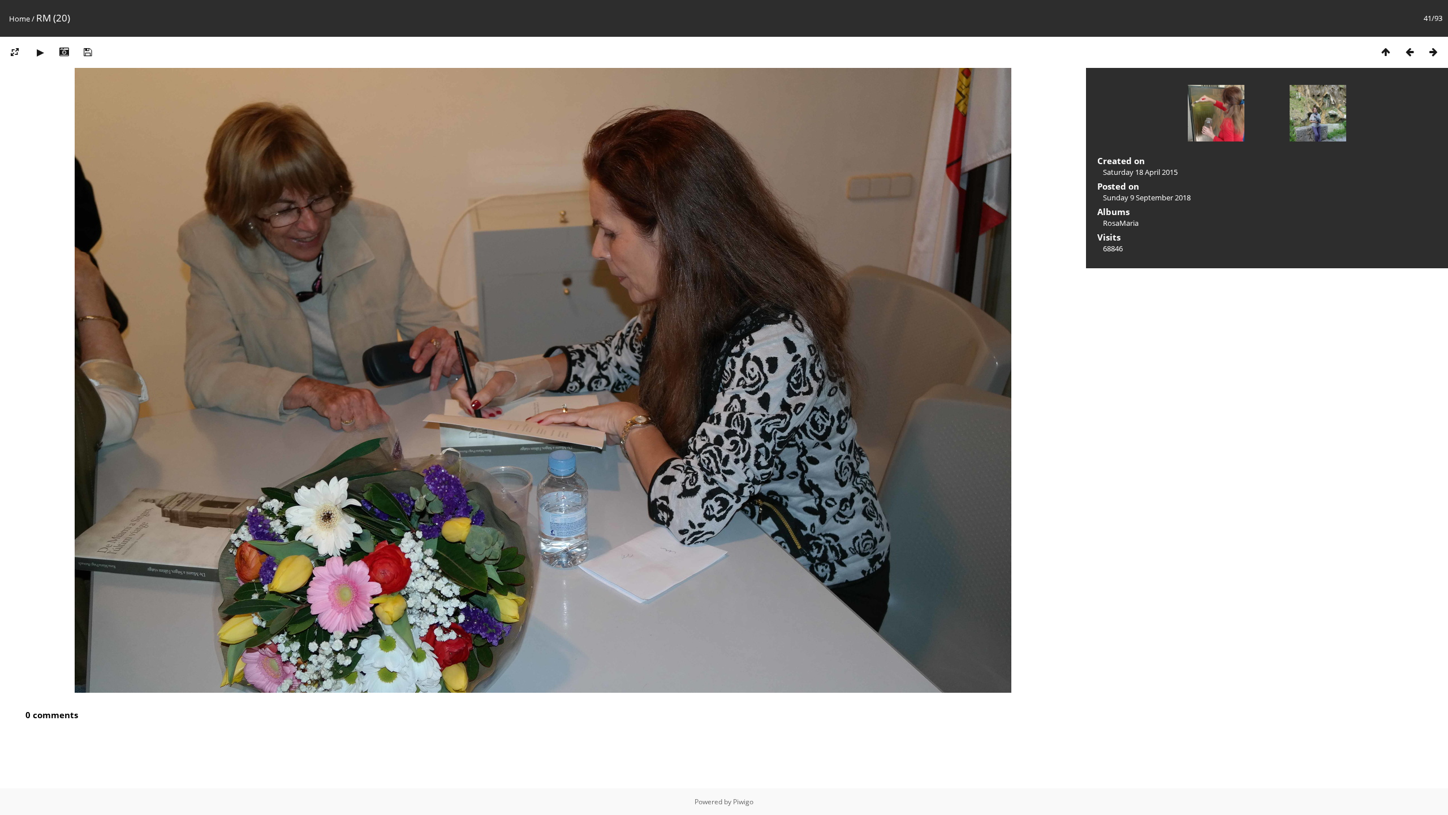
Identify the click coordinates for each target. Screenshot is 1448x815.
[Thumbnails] (1386, 51)
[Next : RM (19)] (1433, 51)
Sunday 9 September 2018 (1147, 197)
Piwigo (743, 802)
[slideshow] (40, 51)
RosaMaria (1121, 223)
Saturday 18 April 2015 (1140, 172)
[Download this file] (88, 51)
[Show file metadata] (64, 51)
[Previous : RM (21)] (1409, 51)
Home (19, 19)
